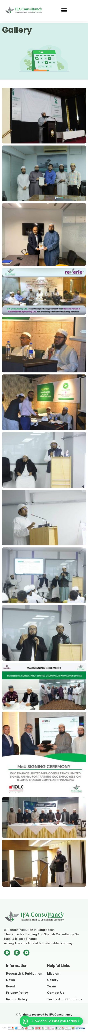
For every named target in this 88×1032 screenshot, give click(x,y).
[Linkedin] (17, 953)
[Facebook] (7, 953)
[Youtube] (26, 953)
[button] (64, 10)
